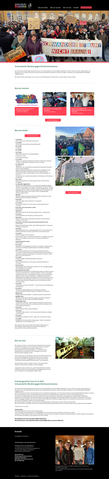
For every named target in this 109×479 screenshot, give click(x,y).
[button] (51, 60)
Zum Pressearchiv (32, 135)
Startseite (17, 476)
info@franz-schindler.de (28, 449)
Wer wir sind (67, 8)
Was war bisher (43, 8)
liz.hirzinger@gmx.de (29, 445)
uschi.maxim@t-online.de (27, 446)
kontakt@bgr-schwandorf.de (21, 436)
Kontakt (75, 8)
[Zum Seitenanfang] (23, 7)
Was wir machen (55, 8)
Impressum (23, 476)
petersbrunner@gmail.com (33, 448)
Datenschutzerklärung (33, 476)
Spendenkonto (86, 8)
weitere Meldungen (52, 120)
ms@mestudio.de (26, 451)
